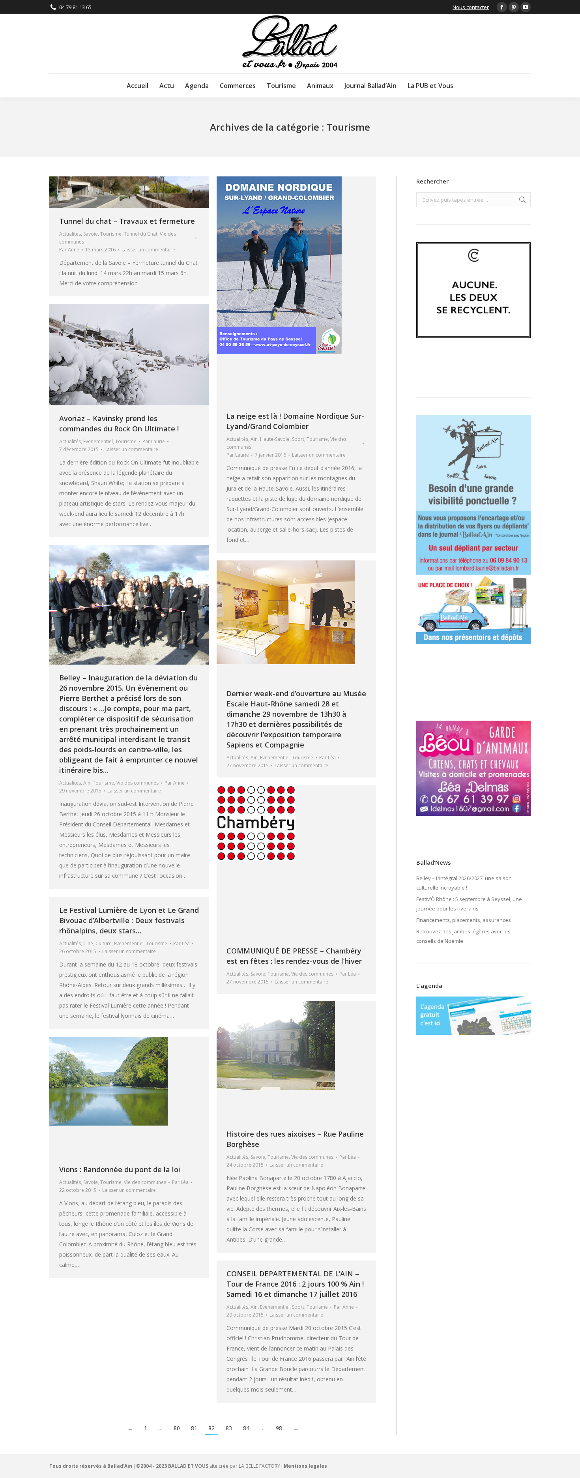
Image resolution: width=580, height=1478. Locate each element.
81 (194, 1428)
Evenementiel (98, 441)
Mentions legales (305, 1466)
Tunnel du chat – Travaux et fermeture (127, 221)
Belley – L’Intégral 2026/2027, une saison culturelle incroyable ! (464, 883)
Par (69, 249)
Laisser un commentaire (148, 249)
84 (246, 1428)
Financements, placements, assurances (463, 920)
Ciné (88, 943)
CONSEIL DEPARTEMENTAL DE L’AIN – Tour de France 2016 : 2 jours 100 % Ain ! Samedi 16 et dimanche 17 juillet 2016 (295, 1284)
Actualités (70, 233)
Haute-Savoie (275, 439)
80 (177, 1428)
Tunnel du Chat (140, 233)
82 (211, 1428)
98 (279, 1428)
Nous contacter (471, 7)
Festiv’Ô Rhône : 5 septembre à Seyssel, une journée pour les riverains (469, 903)
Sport (298, 439)
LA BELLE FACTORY (259, 1466)
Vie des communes (137, 782)
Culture (103, 943)
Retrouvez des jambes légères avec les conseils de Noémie (463, 936)
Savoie (90, 233)
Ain (254, 439)
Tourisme (111, 233)
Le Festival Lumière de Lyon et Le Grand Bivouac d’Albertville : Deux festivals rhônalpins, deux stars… (129, 920)
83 (229, 1428)
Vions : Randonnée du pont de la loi (119, 1169)
